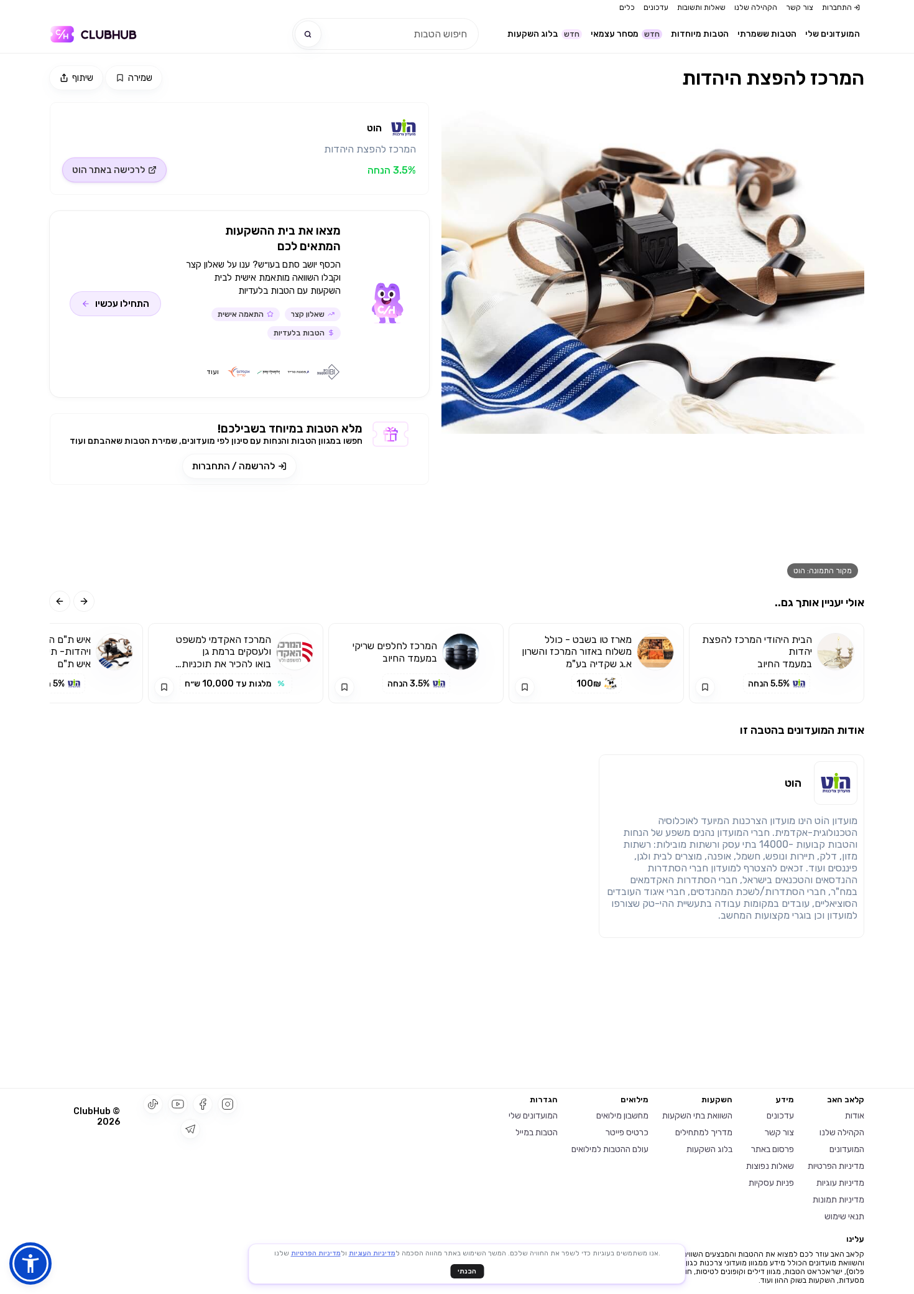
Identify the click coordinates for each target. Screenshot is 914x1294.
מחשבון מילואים (622, 1115)
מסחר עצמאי (625, 34)
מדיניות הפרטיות (836, 1166)
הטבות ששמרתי (766, 34)
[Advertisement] (239, 537)
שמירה (140, 77)
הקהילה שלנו (755, 7)
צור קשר (799, 7)
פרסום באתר (772, 1149)
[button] (30, 1263)
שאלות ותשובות (701, 7)
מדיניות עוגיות (840, 1183)
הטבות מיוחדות (700, 34)
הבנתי (467, 1271)
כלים (627, 7)
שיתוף (82, 77)
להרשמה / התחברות (233, 466)
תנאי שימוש (844, 1216)
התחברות (837, 7)
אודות (854, 1115)
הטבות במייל (536, 1132)
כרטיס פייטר (627, 1132)
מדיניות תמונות (838, 1199)
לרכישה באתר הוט (108, 170)
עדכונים (656, 7)
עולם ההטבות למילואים (610, 1149)
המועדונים (846, 1149)
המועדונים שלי (832, 34)
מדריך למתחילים (703, 1132)
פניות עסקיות (771, 1183)
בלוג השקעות (543, 34)
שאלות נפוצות (770, 1166)
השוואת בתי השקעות (697, 1115)
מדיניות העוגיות (372, 1253)
